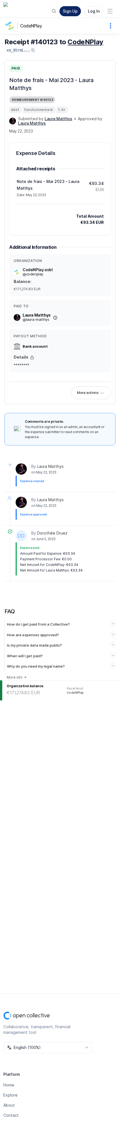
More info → (17, 677)
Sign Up (70, 11)
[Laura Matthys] (12, 121)
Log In (94, 11)
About (9, 1105)
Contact (11, 1115)
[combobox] (48, 1047)
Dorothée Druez (52, 533)
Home (8, 1085)
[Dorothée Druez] (21, 535)
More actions (88, 392)
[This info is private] (32, 357)
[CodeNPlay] (11, 25)
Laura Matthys (50, 466)
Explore (10, 1095)
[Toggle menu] (110, 11)
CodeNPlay (31, 26)
